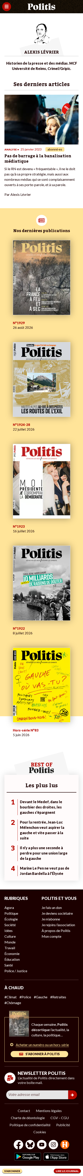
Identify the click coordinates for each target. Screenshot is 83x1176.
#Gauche (40, 997)
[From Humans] (64, 1145)
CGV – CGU (59, 1118)
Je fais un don (52, 907)
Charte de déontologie (28, 1118)
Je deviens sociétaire (57, 913)
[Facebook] (18, 1145)
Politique (11, 913)
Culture (10, 936)
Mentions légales (49, 1111)
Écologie (11, 919)
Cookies (39, 1132)
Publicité (63, 1125)
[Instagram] (53, 1145)
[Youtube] (42, 1145)
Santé (8, 965)
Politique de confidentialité (30, 1125)
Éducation (12, 959)
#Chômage (12, 1003)
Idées (8, 930)
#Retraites (58, 997)
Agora (9, 907)
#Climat (10, 997)
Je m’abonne (51, 919)
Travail (9, 948)
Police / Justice (15, 971)
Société (10, 925)
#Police (25, 997)
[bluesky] (30, 1145)
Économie (11, 953)
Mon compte (51, 936)
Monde (9, 942)
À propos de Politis (56, 930)
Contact (24, 1111)
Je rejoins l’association (58, 925)
